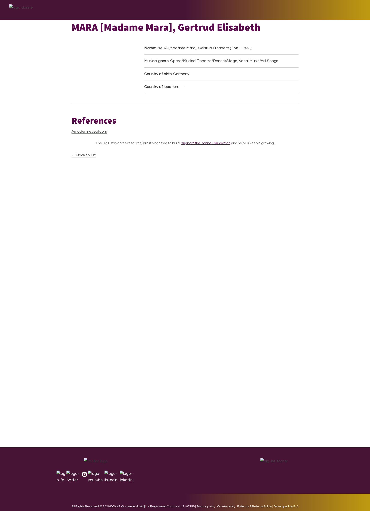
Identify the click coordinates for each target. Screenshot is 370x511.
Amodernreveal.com (89, 131)
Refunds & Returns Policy (254, 506)
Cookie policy (226, 506)
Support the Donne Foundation (205, 143)
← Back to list (84, 155)
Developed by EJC (286, 506)
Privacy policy (206, 506)
